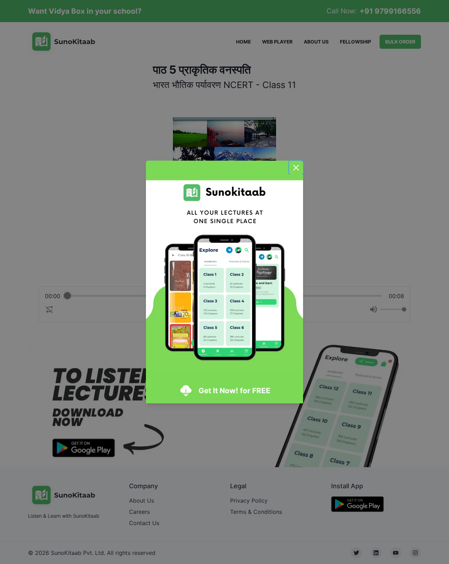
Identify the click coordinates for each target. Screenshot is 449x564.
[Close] (296, 168)
